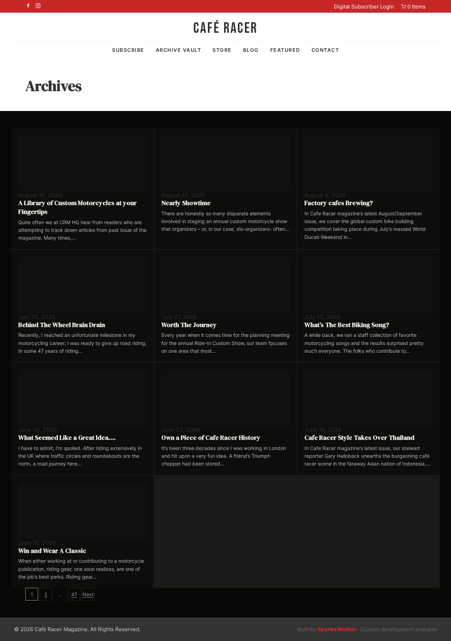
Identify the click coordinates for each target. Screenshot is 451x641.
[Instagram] (38, 6)
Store (222, 50)
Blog (251, 50)
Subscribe (128, 50)
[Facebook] (28, 6)
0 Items (416, 6)
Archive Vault (179, 50)
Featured (285, 50)
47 (74, 594)
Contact (325, 50)
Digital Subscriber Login (364, 6)
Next (88, 594)
